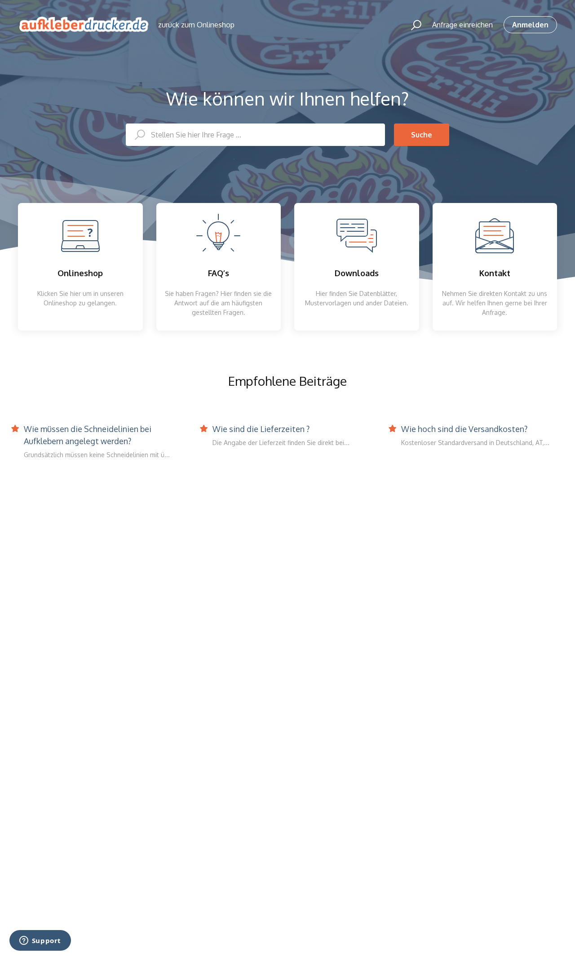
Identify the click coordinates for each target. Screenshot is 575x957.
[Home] (84, 25)
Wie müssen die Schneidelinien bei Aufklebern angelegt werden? (87, 435)
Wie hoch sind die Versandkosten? (464, 429)
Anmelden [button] (530, 24)
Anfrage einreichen (462, 24)
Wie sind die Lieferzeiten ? (261, 429)
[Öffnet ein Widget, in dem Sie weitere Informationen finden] (40, 941)
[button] (412, 24)
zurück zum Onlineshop (196, 24)
